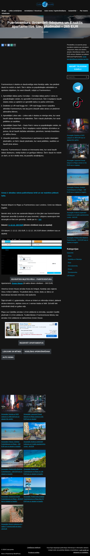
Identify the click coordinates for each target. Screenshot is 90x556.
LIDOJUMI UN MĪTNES (12, 351)
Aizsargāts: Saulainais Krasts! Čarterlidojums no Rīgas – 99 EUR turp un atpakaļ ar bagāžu (12, 499)
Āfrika (69, 256)
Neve (3, 553)
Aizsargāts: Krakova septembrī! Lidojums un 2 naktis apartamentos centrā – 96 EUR (34, 444)
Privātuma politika (33, 552)
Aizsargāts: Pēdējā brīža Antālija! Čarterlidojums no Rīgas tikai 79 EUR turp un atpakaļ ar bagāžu (34, 499)
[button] (77, 10)
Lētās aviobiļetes (15, 11)
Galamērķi (70, 253)
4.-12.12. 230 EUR (15, 225)
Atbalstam (6, 13)
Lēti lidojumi (71, 275)
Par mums (84, 11)
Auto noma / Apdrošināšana (55, 11)
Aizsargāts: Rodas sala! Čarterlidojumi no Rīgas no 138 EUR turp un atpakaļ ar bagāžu (33, 471)
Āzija (69, 262)
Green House (17, 283)
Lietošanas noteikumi (33, 547)
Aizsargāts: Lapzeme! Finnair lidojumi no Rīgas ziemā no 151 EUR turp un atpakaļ (33, 416)
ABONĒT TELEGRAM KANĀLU (78, 67)
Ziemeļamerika (72, 272)
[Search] (87, 77)
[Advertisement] (31, 65)
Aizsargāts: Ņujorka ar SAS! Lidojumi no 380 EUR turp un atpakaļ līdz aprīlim (10, 416)
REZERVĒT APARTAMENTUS (31, 343)
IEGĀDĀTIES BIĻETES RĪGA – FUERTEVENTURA (31, 279)
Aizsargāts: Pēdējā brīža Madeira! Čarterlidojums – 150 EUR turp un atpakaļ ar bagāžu (11, 471)
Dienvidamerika (73, 266)
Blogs (4, 11)
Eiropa (70, 269)
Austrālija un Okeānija (75, 259)
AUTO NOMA (8, 357)
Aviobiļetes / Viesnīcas (33, 11)
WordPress (17, 553)
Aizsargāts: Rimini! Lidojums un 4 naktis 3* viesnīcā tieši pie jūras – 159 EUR (11, 526)
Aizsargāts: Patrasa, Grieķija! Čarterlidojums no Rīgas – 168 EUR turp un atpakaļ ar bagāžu (11, 444)
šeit (40, 219)
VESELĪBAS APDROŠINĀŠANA (37, 351)
